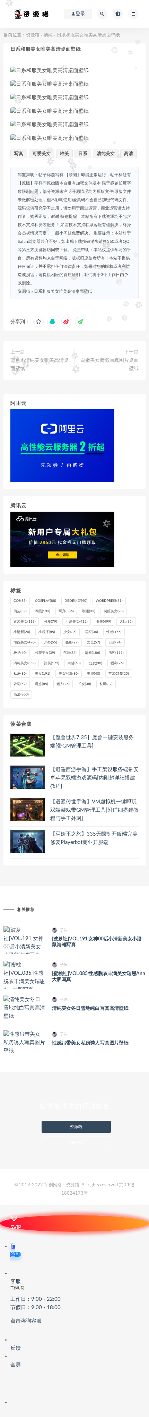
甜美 (51, 663)
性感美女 (25, 642)
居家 (91, 632)
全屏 (15, 1364)
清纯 (48, 35)
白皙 (74, 663)
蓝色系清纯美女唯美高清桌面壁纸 (39, 364)
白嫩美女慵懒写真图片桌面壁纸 (109, 364)
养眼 (42, 611)
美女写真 (69, 673)
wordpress (109, 601)
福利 (117, 663)
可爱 (50, 621)
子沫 (64, 930)
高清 (128, 154)
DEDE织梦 (75, 601)
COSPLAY (45, 601)
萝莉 (20, 684)
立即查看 (76, 1143)
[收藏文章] (38, 322)
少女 (70, 632)
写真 (18, 154)
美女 (42, 673)
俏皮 (20, 611)
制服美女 (114, 611)
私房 (20, 673)
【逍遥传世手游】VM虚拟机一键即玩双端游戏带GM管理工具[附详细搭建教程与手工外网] (94, 810)
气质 (70, 653)
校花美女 (45, 653)
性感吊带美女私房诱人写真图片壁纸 (90, 1043)
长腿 (106, 684)
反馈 (15, 1348)
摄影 (72, 642)
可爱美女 (42, 154)
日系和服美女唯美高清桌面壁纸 (63, 291)
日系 (82, 154)
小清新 (22, 632)
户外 (50, 642)
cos (20, 601)
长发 (84, 684)
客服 (35, 1301)
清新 (92, 653)
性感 (114, 632)
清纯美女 (106, 154)
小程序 (46, 632)
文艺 (93, 642)
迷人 (63, 684)
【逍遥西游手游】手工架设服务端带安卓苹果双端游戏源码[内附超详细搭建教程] (94, 778)
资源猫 (33, 35)
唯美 (64, 154)
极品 (20, 653)
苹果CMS (118, 673)
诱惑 (41, 684)
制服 (88, 611)
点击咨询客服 (26, 1321)
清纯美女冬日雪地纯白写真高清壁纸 (90, 1008)
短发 (95, 663)
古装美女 (25, 621)
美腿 (93, 673)
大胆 (126, 621)
